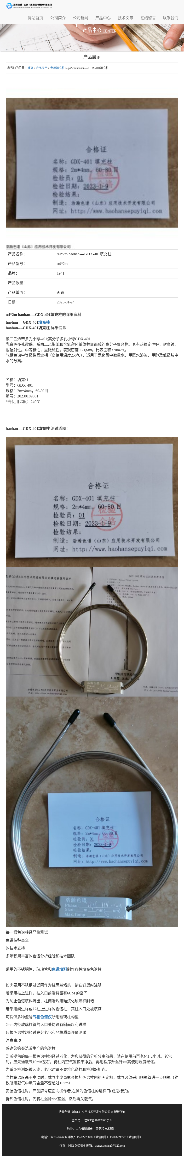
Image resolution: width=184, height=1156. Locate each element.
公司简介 (58, 18)
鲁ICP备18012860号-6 (97, 1120)
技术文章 (125, 18)
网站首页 (35, 18)
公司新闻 (80, 18)
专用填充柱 (57, 68)
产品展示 (41, 68)
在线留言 (148, 18)
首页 (30, 68)
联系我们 (170, 18)
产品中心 (103, 18)
